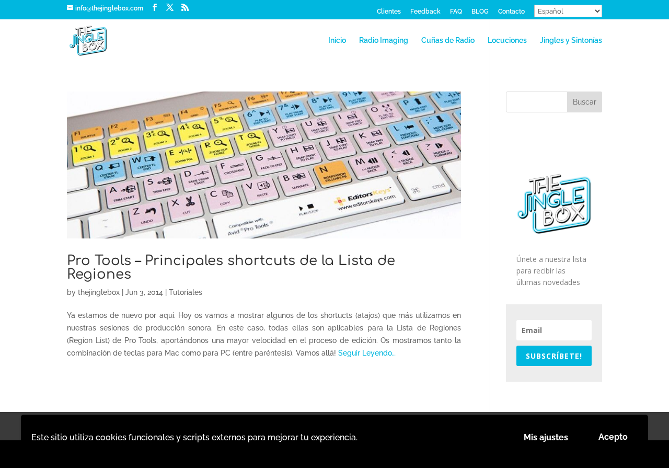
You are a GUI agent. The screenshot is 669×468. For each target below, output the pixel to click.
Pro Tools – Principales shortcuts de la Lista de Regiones (231, 267)
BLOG (480, 11)
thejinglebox (99, 292)
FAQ (456, 11)
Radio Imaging (383, 40)
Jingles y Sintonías (571, 40)
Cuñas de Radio (448, 40)
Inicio (337, 40)
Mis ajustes (546, 437)
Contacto (511, 11)
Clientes (389, 11)
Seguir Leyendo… (367, 353)
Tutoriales (185, 292)
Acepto (613, 437)
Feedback (425, 11)
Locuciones (507, 40)
